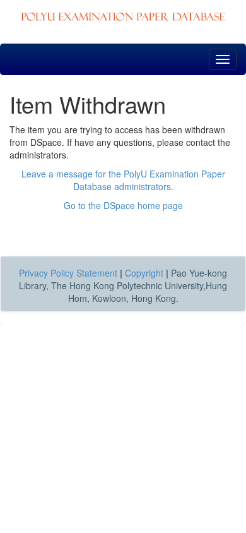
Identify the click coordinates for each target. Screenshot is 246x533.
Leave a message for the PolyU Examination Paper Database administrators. (123, 180)
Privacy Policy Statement (68, 272)
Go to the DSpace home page (123, 205)
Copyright (144, 272)
